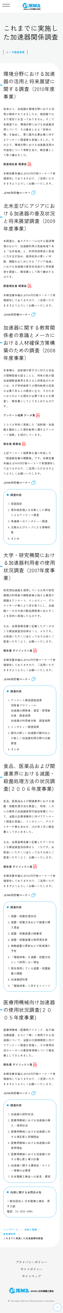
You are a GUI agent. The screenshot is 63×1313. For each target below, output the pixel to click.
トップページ (10, 1229)
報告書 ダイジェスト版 (17, 650)
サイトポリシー (31, 1269)
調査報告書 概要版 (15, 164)
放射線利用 (9, 1234)
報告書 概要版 (12, 444)
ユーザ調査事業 (15, 52)
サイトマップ (31, 1276)
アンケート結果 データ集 (19, 415)
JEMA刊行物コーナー (17, 193)
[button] (6, 4)
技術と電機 (31, 1229)
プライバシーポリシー (31, 1262)
